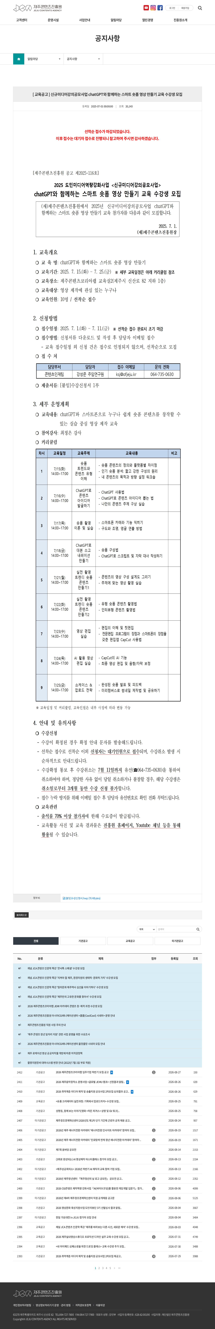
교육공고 (130, 941)
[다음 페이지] (114, 1267)
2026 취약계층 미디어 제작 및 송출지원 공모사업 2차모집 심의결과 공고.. (92, 1091)
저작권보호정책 (83, 1305)
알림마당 (116, 20)
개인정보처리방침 (22, 1305)
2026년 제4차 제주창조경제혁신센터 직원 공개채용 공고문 (85, 1198)
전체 (36, 941)
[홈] (18, 58)
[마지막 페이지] (119, 1267)
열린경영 (147, 20)
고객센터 (21, 20)
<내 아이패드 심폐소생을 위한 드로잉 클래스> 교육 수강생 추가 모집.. (90, 1246)
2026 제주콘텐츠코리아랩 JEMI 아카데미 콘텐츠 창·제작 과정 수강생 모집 (65, 1006)
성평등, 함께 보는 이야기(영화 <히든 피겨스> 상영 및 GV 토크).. (87, 1111)
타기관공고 (177, 941)
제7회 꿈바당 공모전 (66, 1149)
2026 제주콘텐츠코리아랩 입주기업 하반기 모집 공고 (82, 1072)
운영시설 (53, 20)
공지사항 (72, 59)
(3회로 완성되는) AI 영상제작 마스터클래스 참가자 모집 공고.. (87, 1159)
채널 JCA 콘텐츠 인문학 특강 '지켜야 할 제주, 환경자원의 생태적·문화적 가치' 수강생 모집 (73, 978)
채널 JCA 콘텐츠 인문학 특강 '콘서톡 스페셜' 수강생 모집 (56, 968)
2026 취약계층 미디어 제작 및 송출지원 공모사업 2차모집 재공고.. (89, 1256)
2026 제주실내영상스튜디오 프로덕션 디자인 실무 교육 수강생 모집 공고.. (93, 1237)
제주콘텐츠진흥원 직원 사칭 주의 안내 (47, 1025)
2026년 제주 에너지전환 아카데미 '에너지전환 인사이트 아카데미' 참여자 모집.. (96, 1130)
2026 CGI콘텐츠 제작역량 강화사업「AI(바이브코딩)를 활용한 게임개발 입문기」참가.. (99, 1188)
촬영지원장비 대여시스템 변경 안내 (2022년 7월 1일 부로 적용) (59, 1062)
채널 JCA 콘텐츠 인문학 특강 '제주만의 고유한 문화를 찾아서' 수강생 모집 (64, 996)
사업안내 (84, 20)
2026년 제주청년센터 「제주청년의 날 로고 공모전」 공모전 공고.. (89, 1178)
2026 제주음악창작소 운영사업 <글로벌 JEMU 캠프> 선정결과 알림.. (90, 1082)
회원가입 (185, 7)
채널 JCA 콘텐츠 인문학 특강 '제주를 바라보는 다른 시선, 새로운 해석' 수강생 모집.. (97, 1227)
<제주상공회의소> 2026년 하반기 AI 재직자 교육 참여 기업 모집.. (88, 1169)
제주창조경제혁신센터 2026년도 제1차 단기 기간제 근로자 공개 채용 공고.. (93, 1120)
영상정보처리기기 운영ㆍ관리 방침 (53, 1305)
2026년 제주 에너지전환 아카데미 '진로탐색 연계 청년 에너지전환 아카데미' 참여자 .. (98, 1140)
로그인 (172, 7)
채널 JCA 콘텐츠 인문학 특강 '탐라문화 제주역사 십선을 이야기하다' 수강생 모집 (68, 987)
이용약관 (100, 1305)
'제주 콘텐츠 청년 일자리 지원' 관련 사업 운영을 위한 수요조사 (59, 1034)
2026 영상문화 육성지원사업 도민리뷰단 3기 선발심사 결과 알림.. (88, 1208)
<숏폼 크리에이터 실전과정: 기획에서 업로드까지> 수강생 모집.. (88, 1101)
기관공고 (83, 941)
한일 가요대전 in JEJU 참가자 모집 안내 (76, 1217)
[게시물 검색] (198, 929)
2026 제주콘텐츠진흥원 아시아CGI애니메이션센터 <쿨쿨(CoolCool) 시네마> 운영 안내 (71, 1015)
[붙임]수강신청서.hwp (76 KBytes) (82, 898)
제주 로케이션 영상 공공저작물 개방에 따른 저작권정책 (55, 1053)
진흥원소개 (180, 20)
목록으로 (22, 915)
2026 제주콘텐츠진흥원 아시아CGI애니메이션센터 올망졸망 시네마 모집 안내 (66, 1044)
